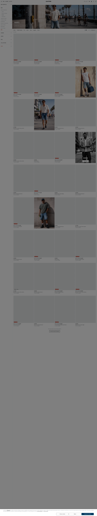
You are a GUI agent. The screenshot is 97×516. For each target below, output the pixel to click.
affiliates (8, 510)
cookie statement (39, 511)
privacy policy (46, 511)
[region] (48, 512)
